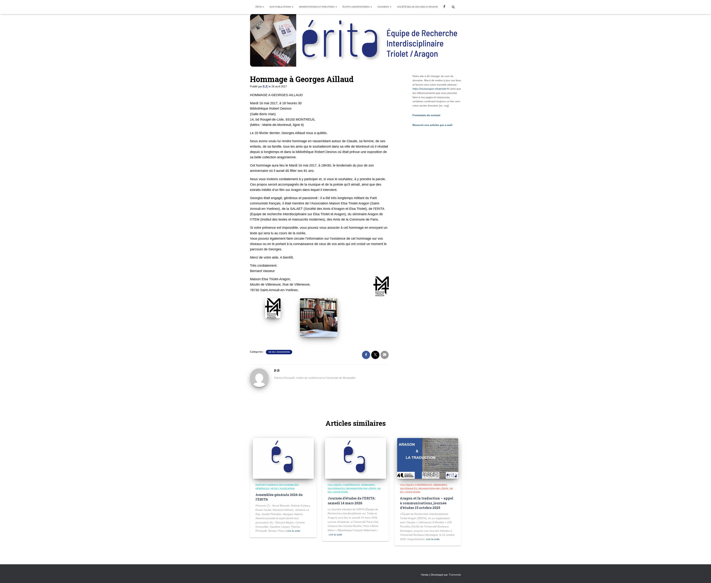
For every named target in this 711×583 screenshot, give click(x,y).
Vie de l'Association (279, 352)
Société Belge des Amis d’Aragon (417, 7)
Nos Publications (281, 7)
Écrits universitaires (356, 7)
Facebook (444, 7)
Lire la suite (293, 530)
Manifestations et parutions (317, 7)
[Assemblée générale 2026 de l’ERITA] (283, 458)
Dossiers (384, 7)
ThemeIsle (455, 574)
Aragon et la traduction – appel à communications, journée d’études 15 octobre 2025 (426, 503)
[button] (263, 7)
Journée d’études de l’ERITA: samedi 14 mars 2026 (351, 500)
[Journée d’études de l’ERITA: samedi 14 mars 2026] (355, 458)
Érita (259, 7)
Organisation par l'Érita (361, 488)
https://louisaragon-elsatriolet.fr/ (431, 88)
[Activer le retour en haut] (703, 575)
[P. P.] (259, 377)
